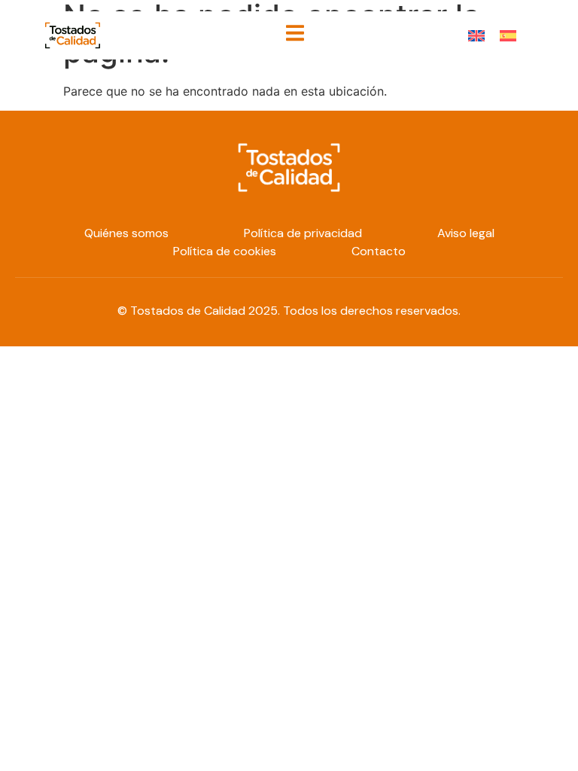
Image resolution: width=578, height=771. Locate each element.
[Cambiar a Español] (508, 35)
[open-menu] (295, 35)
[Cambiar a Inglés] (476, 35)
